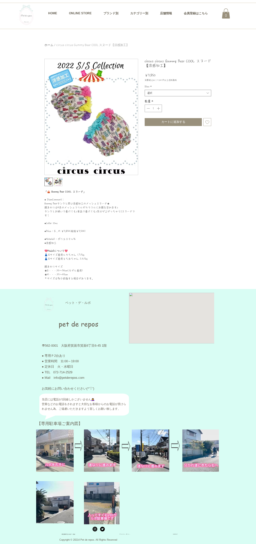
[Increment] (158, 108)
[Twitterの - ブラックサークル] (102, 529)
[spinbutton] (153, 108)
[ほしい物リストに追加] (207, 122)
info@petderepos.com (69, 378)
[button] (110, 13)
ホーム (48, 45)
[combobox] (178, 93)
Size (148, 86)
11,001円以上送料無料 (167, 80)
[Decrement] (147, 108)
